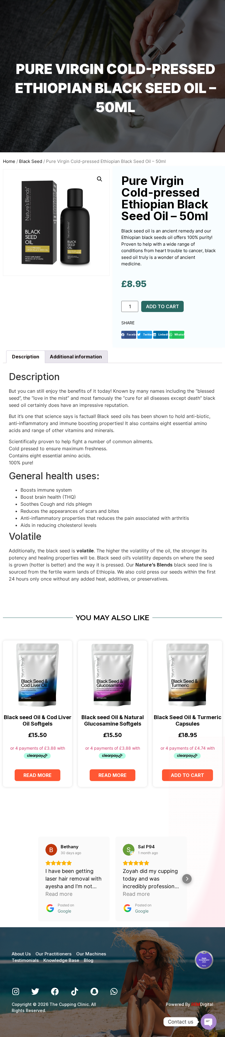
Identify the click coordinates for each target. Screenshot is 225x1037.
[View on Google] (51, 850)
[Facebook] (55, 991)
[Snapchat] (94, 991)
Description (25, 357)
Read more (37, 775)
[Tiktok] (75, 991)
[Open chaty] (209, 1022)
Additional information (76, 357)
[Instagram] (16, 991)
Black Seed (30, 161)
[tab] (25, 356)
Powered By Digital (189, 1004)
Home (9, 161)
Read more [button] (58, 894)
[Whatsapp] (114, 991)
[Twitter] (35, 991)
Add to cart (162, 306)
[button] (128, 335)
